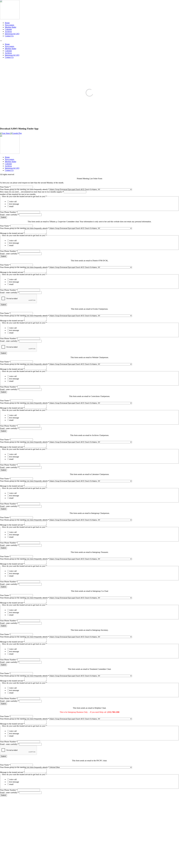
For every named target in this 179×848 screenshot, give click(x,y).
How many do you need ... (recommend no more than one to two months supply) (32, 192)
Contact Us (9, 36)
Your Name (5, 187)
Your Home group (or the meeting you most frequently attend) (24, 189)
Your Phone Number (8, 212)
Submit (3, 217)
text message (14, 204)
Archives (8, 31)
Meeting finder (10, 27)
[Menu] (1, 40)
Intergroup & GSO (12, 34)
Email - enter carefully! (9, 215)
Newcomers (9, 25)
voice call (13, 201)
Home (7, 23)
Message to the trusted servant (12, 233)
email (11, 206)
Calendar (8, 29)
